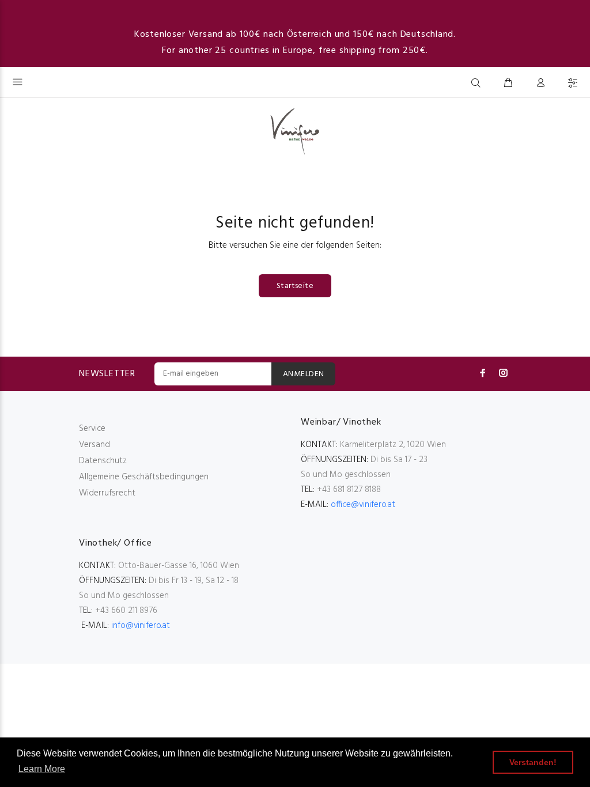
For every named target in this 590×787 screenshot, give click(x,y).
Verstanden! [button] (533, 762)
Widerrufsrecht (107, 493)
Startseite (295, 286)
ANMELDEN (303, 374)
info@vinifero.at (140, 626)
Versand (94, 445)
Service (92, 429)
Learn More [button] (41, 769)
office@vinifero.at (363, 505)
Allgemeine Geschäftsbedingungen (144, 477)
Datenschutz (103, 461)
